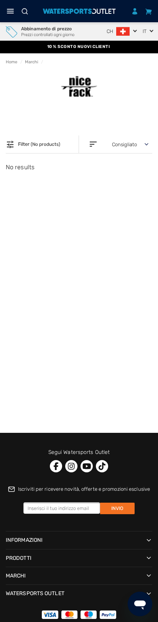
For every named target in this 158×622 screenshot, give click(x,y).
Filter (33, 144)
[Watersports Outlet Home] (79, 11)
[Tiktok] (102, 466)
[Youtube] (87, 466)
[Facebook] (56, 466)
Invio (117, 508)
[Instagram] (71, 466)
